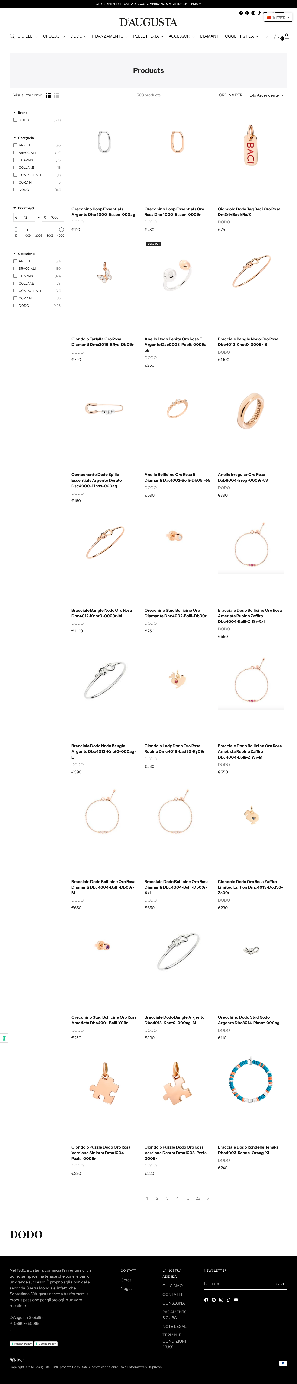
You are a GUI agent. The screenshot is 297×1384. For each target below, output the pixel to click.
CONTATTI (172, 1294)
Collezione (26, 254)
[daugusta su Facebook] (241, 13)
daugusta (43, 1367)
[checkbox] (37, 120)
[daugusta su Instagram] (253, 13)
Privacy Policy (23, 1343)
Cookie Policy (47, 1343)
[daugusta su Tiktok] (259, 13)
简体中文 (16, 1360)
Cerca (126, 1280)
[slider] (16, 229)
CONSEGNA (173, 1303)
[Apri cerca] (12, 36)
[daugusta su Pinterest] (247, 13)
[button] (278, 17)
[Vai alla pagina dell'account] (275, 36)
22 (198, 1198)
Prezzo (26, 208)
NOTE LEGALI (174, 1326)
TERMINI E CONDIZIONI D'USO (174, 1341)
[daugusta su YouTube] (236, 1301)
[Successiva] (266, 36)
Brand (23, 113)
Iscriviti (279, 1284)
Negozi (127, 1288)
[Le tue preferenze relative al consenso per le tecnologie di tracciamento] (4, 1038)
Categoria (26, 138)
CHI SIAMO (172, 1285)
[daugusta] (148, 22)
